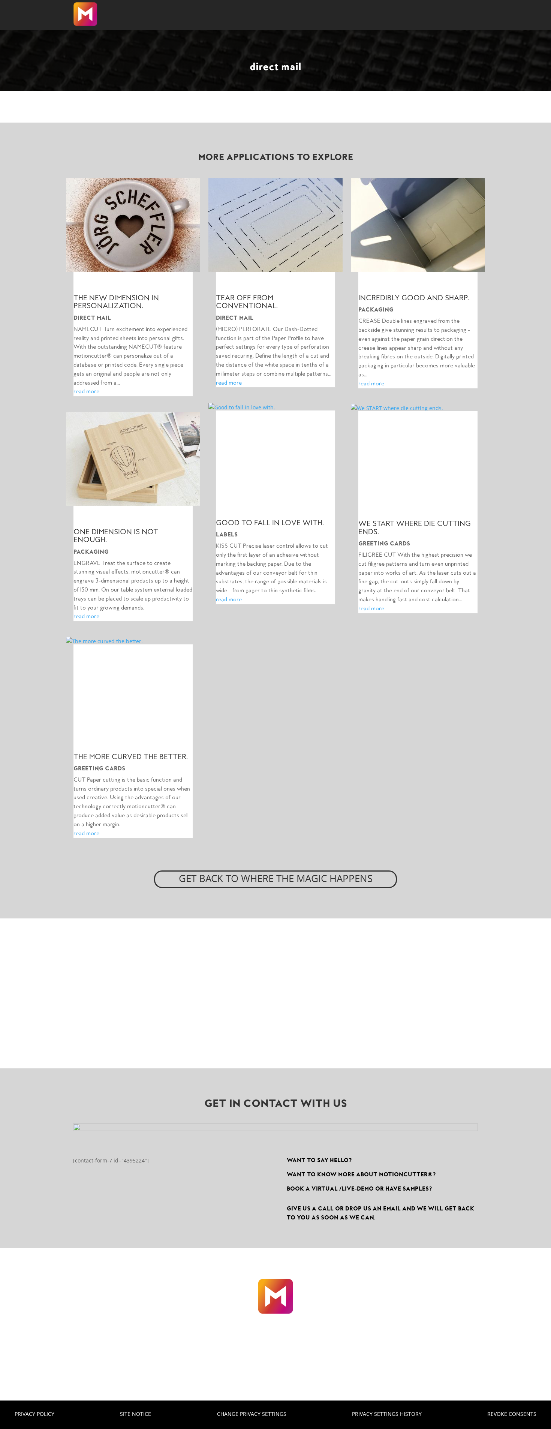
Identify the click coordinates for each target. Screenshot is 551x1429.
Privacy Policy (34, 1413)
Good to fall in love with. (270, 522)
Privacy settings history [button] (387, 1413)
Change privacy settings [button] (251, 1413)
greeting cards (99, 768)
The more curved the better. (130, 756)
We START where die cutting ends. (414, 527)
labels (227, 534)
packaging (91, 551)
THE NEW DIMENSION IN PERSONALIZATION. (116, 302)
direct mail (92, 318)
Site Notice (135, 1413)
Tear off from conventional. (247, 302)
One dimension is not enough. (115, 535)
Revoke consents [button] (511, 1413)
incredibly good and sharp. (413, 298)
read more (86, 391)
